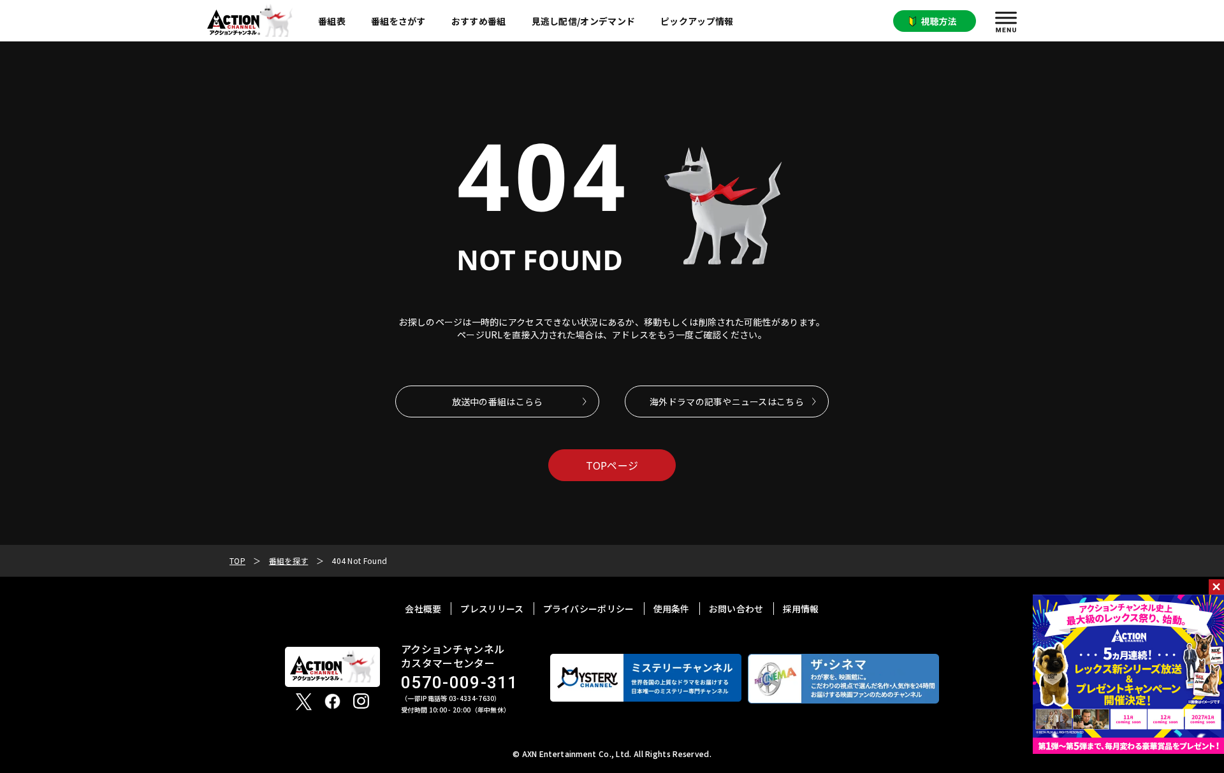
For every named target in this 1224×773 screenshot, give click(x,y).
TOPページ (612, 465)
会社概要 (423, 608)
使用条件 (671, 608)
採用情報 (801, 608)
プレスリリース (491, 608)
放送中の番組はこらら (497, 401)
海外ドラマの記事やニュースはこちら (727, 401)
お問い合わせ (736, 608)
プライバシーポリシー (588, 608)
